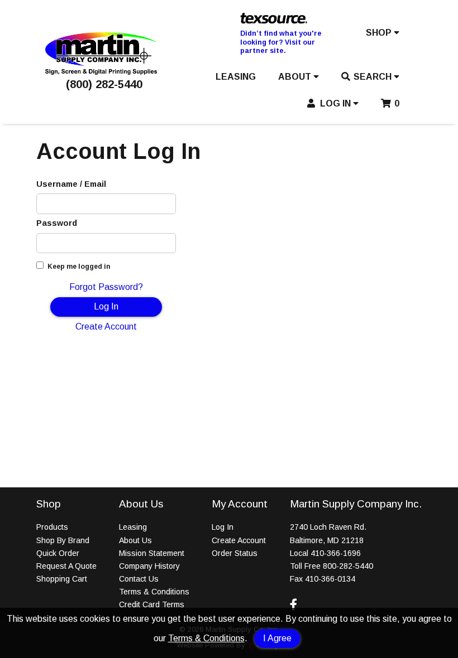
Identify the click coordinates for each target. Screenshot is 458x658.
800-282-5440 (348, 566)
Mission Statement (151, 553)
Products (52, 526)
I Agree (277, 638)
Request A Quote (66, 566)
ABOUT (295, 76)
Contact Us (139, 578)
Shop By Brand (62, 540)
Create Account (106, 326)
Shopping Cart (61, 578)
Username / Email (71, 184)
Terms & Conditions (206, 638)
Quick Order (57, 553)
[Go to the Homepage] (101, 71)
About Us (135, 540)
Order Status (234, 553)
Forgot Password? (106, 287)
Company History (149, 566)
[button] (383, 35)
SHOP (380, 32)
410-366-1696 (336, 553)
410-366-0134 (330, 578)
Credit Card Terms (151, 604)
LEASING (236, 76)
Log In (106, 306)
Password (56, 223)
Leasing (133, 526)
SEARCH (374, 76)
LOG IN (335, 103)
